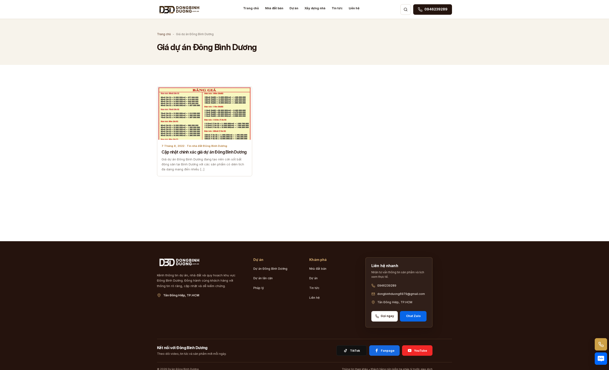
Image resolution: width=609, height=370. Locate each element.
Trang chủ (251, 8)
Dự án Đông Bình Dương (270, 268)
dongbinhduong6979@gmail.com (401, 294)
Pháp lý (258, 288)
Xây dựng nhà (314, 8)
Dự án (294, 8)
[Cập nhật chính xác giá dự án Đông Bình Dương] (204, 113)
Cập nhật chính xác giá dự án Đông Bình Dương (204, 151)
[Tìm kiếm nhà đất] (405, 9)
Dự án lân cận (263, 278)
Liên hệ (354, 8)
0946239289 (386, 285)
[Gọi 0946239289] (601, 344)
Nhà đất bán (274, 8)
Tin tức (337, 8)
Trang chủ (164, 34)
